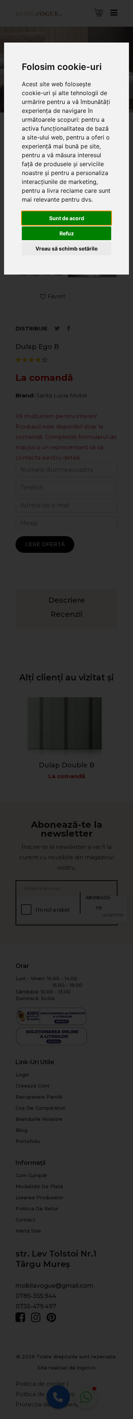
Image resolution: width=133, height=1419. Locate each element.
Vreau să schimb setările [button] (66, 248)
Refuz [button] (66, 233)
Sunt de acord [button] (66, 218)
